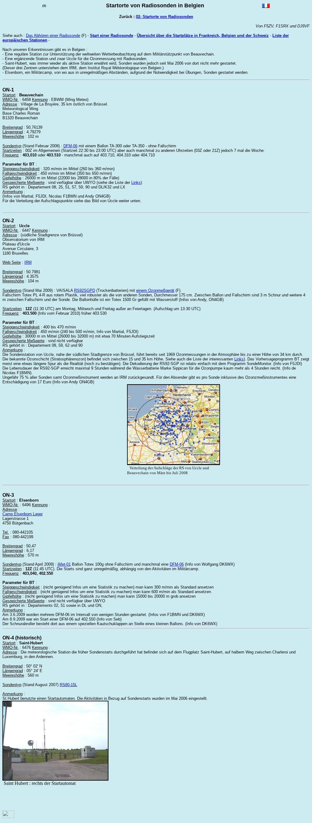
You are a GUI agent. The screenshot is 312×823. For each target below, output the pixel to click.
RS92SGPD (84, 290)
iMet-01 (64, 564)
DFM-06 (70, 146)
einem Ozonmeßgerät (155, 290)
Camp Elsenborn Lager (22, 514)
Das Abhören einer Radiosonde (53, 35)
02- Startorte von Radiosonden (164, 16)
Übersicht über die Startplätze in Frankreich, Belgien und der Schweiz (203, 35)
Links (136, 182)
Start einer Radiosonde (111, 35)
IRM (28, 262)
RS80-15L (68, 684)
